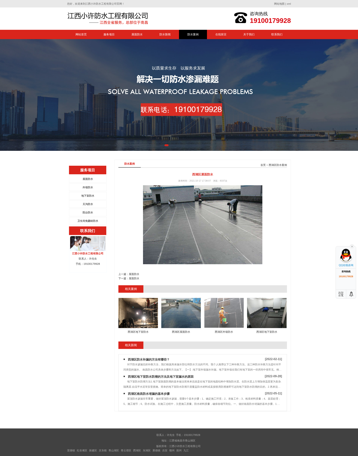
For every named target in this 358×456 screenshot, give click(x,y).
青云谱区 (126, 450)
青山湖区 (114, 450)
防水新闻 (165, 34)
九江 (186, 450)
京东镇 (103, 450)
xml (289, 3)
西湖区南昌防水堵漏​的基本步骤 (149, 393)
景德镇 (156, 450)
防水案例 (193, 34)
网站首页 (81, 34)
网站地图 (279, 3)
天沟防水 (88, 204)
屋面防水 (137, 34)
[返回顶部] (351, 294)
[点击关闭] (352, 246)
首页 (263, 165)
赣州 (172, 450)
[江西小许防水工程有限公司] (108, 18)
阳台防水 (88, 212)
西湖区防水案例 (278, 165)
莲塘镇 (71, 450)
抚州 (179, 450)
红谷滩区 (82, 450)
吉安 (164, 450)
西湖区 (137, 450)
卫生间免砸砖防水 (87, 220)
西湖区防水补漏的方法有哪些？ (149, 359)
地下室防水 (87, 195)
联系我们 (276, 34)
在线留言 (221, 34)
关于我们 (249, 34)
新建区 (93, 450)
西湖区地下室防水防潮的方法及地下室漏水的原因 (161, 376)
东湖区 (147, 450)
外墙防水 (88, 187)
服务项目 (109, 34)
